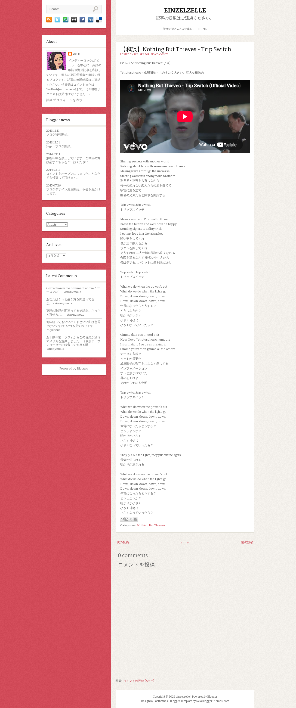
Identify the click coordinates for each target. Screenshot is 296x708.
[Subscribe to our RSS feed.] (49, 21)
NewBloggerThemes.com (212, 701)
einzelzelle (185, 10)
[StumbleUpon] (65, 21)
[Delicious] (99, 21)
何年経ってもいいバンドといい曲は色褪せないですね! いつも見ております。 (73, 324)
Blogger (82, 368)
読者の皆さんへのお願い (178, 29)
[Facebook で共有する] (135, 519)
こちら (59, 162)
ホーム (185, 542)
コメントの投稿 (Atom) (138, 681)
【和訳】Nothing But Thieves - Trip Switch (175, 49)
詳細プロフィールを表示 (64, 100)
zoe (76, 54)
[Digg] (90, 21)
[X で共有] (131, 519)
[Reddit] (74, 21)
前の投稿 (247, 542)
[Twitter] (57, 21)
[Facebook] (82, 21)
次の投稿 (123, 542)
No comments (160, 54)
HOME (202, 29)
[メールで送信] (122, 519)
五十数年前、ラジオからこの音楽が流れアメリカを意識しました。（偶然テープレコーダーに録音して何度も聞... (73, 341)
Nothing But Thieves (151, 525)
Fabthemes (161, 701)
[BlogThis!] (126, 519)
